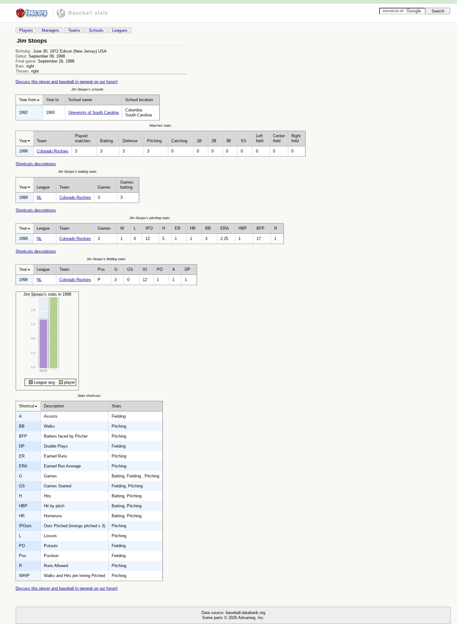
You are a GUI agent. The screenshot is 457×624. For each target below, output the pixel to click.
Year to (52, 99)
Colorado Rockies (52, 151)
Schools (96, 30)
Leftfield (259, 138)
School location (139, 99)
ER (177, 228)
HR (193, 228)
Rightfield (296, 138)
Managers (50, 30)
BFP (260, 228)
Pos (101, 269)
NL (39, 197)
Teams (74, 30)
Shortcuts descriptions (36, 164)
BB (208, 228)
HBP (242, 228)
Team (42, 140)
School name (80, 99)
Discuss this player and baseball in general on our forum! (67, 81)
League (43, 187)
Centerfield (279, 138)
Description (54, 406)
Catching (179, 140)
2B (213, 140)
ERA (224, 228)
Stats (116, 406)
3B (228, 140)
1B (199, 140)
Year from (27, 99)
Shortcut (26, 406)
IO (145, 269)
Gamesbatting (126, 185)
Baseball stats (88, 13)
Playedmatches (82, 138)
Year (23, 140)
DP (187, 269)
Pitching (154, 140)
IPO (149, 228)
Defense (129, 140)
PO (160, 269)
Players (26, 30)
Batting (106, 140)
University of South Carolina (93, 112)
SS (243, 140)
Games (104, 187)
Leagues (119, 30)
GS (130, 269)
